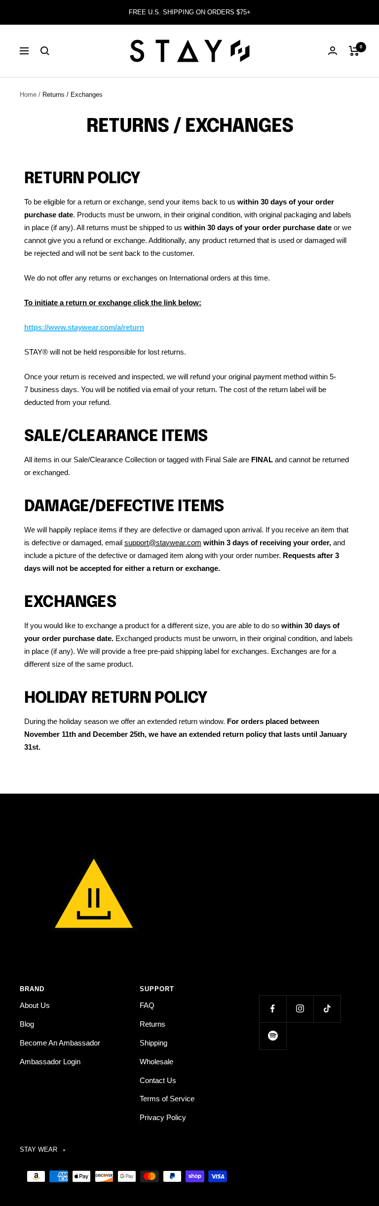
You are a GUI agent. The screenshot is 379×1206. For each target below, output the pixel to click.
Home (28, 94)
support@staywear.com (162, 542)
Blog (27, 1024)
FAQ (147, 1005)
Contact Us (158, 1080)
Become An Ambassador (60, 1043)
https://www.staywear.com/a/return (84, 327)
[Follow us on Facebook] (272, 1008)
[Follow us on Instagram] (299, 1008)
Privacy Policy (163, 1117)
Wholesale (156, 1061)
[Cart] (354, 51)
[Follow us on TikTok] (327, 1008)
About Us (35, 1005)
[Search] (44, 50)
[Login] (332, 50)
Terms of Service (167, 1098)
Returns (152, 1024)
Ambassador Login (50, 1061)
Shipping (153, 1043)
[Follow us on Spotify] (272, 1035)
